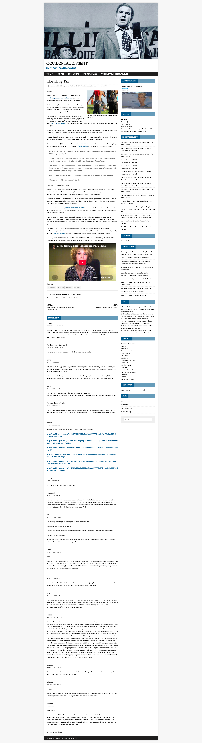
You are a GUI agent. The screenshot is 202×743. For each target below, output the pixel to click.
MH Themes (73, 738)
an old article (81, 144)
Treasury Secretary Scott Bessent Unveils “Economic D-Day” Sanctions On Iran (138, 209)
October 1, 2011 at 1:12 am (53, 362)
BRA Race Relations (84, 86)
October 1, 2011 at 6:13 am (53, 425)
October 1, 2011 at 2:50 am (53, 389)
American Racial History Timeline (114, 74)
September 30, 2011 (56, 86)
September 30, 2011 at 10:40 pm (55, 326)
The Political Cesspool (128, 372)
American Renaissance (128, 344)
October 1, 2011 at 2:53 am (53, 406)
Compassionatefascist (56, 403)
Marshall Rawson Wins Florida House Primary (136, 288)
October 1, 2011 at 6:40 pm (53, 495)
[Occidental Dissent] (101, 58)
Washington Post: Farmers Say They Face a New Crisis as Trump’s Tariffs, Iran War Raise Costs (137, 253)
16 (106, 86)
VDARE (123, 377)
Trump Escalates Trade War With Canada (136, 149)
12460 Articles (76, 294)
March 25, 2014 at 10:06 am (54, 684)
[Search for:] (138, 419)
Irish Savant (125, 358)
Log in (123, 401)
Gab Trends (125, 355)
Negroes (99, 86)
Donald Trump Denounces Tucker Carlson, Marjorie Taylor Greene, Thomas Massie (135, 274)
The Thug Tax (83, 146)
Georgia (93, 86)
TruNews (124, 374)
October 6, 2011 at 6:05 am (53, 596)
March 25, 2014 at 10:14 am (54, 706)
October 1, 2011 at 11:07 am (53, 481)
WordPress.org (126, 412)
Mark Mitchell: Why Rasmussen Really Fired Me (137, 279)
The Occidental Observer (129, 370)
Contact (49, 74)
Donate (61, 74)
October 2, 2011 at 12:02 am (54, 517)
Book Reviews (73, 74)
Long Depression (59, 233)
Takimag (124, 367)
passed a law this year (58, 123)
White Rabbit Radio (127, 379)
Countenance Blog (127, 351)
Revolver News (126, 365)
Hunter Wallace (70, 86)
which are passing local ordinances (60, 98)
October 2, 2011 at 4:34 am (53, 578)
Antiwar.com (125, 348)
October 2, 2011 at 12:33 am (54, 552)
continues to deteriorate (74, 208)
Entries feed (125, 404)
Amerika (123, 346)
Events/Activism (90, 74)
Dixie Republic (125, 353)
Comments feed (126, 408)
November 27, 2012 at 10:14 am (54, 617)
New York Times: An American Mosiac (133, 295)
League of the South (128, 360)
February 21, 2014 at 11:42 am (54, 667)
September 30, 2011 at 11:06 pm (55, 348)
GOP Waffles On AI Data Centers (132, 292)
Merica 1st (124, 363)
